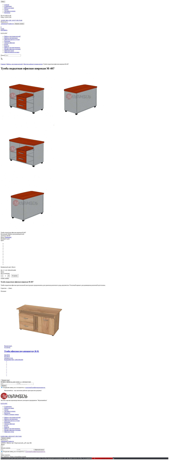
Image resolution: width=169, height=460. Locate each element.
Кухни (6, 44)
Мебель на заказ (9, 8)
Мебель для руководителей (12, 36)
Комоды (6, 46)
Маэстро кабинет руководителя (33, 64)
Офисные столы (9, 50)
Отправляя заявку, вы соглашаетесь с (24, 387)
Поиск (3, 55)
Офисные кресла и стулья (12, 39)
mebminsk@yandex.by (7, 23)
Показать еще (5, 380)
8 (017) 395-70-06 (17, 20)
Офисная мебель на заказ (11, 52)
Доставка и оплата (9, 11)
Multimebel (8, 237)
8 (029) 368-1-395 (6, 20)
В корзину (15, 275)
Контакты (7, 12)
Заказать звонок (19, 23)
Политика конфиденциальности (103, 458)
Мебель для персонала (11, 38)
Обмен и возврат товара (11, 414)
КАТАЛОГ (4, 403)
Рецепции (7, 41)
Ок (93, 458)
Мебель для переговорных (12, 47)
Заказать (3, 385)
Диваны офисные (9, 42)
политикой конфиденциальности (35, 387)
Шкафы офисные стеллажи (12, 49)
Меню (2, 1)
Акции (6, 9)
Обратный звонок (39, 449)
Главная (6, 4)
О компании (8, 6)
